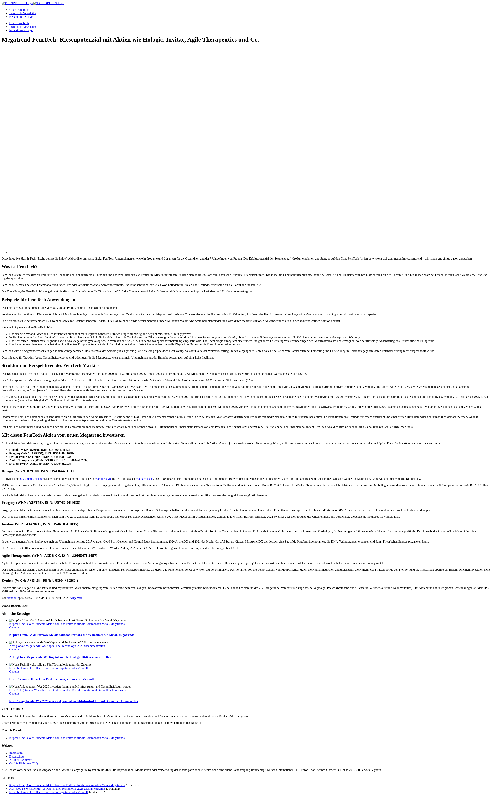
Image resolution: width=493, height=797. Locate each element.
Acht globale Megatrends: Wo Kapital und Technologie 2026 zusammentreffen (57, 646)
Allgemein (76, 598)
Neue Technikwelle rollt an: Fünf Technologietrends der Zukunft (48, 668)
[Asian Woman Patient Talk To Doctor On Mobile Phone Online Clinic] (163, 252)
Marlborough (103, 478)
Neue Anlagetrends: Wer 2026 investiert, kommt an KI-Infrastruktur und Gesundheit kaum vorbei (68, 690)
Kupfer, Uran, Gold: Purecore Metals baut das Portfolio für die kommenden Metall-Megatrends (67, 624)
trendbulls (13, 598)
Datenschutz (16, 756)
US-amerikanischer (31, 478)
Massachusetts (144, 478)
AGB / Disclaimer (20, 760)
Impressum (16, 753)
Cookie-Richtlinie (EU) (23, 763)
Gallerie (14, 627)
